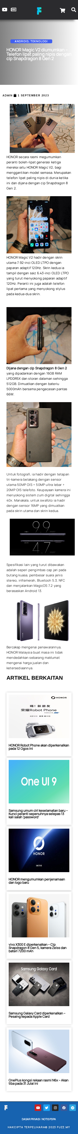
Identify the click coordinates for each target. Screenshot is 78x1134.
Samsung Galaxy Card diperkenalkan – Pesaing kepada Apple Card (37, 1015)
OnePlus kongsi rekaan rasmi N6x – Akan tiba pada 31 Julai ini (38, 1082)
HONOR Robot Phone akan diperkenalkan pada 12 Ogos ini (39, 747)
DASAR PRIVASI (31, 1119)
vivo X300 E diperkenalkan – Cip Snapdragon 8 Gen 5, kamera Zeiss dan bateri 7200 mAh (38, 947)
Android (22, 41)
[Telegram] (72, 1107)
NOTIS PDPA (49, 1119)
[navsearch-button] (73, 10)
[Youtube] (38, 1107)
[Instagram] (55, 1107)
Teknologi (39, 41)
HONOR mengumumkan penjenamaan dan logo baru (37, 881)
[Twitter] (46, 1107)
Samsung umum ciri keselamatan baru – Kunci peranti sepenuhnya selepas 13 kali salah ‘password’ (38, 813)
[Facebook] (64, 1107)
